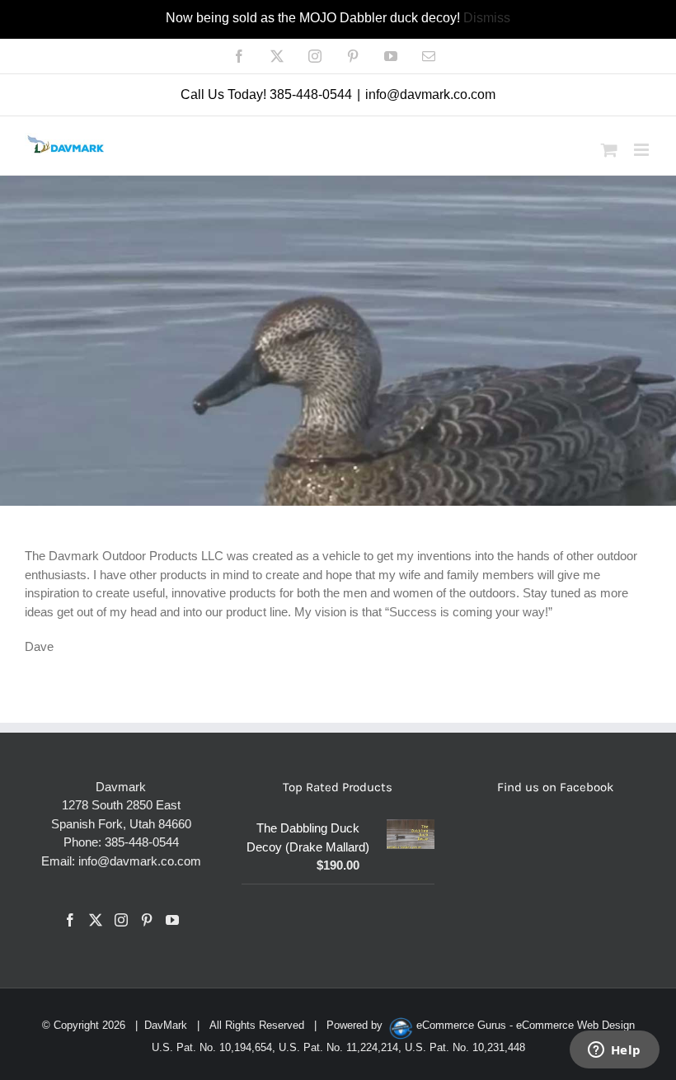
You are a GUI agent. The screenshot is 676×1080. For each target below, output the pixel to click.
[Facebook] (70, 920)
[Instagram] (121, 920)
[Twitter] (95, 920)
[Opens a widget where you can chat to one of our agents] (614, 1051)
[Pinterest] (146, 920)
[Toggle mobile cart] (609, 149)
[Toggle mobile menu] (642, 149)
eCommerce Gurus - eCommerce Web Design (525, 1025)
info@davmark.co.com (430, 94)
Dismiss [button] (486, 18)
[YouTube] (172, 920)
